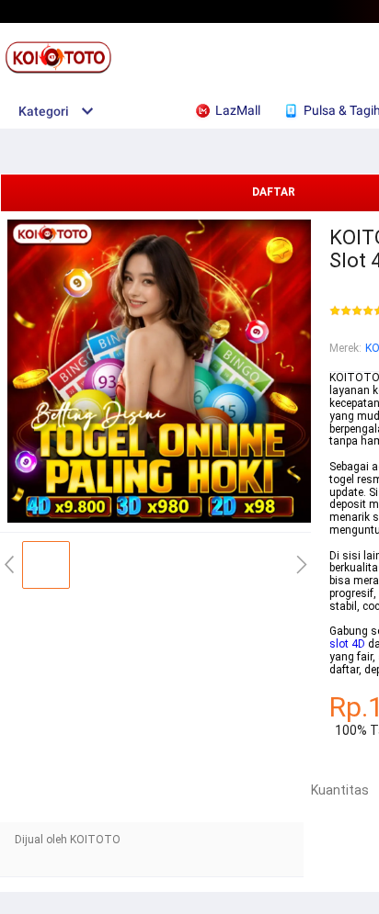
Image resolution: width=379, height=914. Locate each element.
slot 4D (347, 644)
